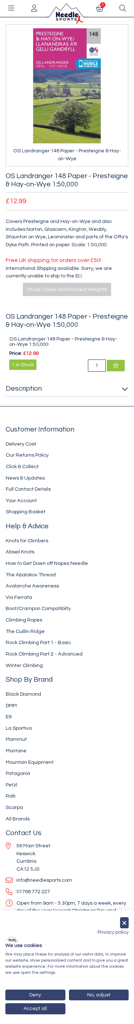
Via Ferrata (19, 597)
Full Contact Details (28, 489)
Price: (15, 353)
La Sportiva (19, 728)
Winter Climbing (24, 665)
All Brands (18, 818)
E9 (8, 716)
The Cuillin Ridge (25, 631)
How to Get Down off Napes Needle (47, 563)
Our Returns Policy (27, 455)
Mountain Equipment (30, 762)
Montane (16, 750)
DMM (11, 705)
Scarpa (14, 807)
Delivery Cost (21, 444)
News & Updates (25, 478)
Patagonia (18, 773)
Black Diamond (23, 694)
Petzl (11, 784)
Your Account (21, 500)
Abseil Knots (20, 551)
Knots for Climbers (27, 540)
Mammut (16, 739)
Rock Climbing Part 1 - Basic (38, 642)
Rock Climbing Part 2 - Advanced (44, 654)
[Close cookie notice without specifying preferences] (124, 922)
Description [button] (24, 388)
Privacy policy (113, 932)
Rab (10, 796)
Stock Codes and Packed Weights (67, 289)
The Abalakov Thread (31, 574)
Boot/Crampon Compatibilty (38, 608)
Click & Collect (22, 466)
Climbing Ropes (24, 620)
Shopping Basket (25, 511)
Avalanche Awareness (32, 586)
